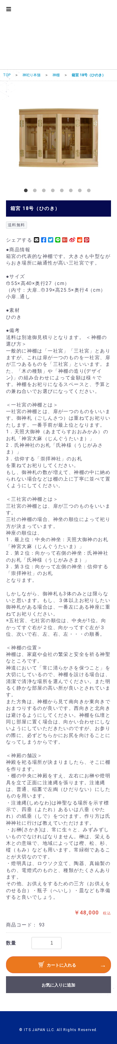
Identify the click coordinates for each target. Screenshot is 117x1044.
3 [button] (45, 192)
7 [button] (81, 192)
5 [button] (63, 192)
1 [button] (27, 192)
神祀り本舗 (31, 75)
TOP (6, 75)
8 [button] (90, 192)
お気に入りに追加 (58, 985)
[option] (58, 137)
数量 (11, 943)
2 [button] (36, 192)
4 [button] (54, 192)
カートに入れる (61, 965)
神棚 (56, 75)
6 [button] (72, 192)
